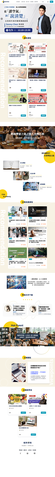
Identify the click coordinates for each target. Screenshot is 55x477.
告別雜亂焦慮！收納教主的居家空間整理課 (17, 221)
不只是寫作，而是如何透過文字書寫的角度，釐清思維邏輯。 (19, 308)
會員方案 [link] (27, 1)
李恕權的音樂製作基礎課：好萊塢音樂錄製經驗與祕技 (37, 221)
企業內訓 (29, 450)
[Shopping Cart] (48, 2)
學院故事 (20, 450)
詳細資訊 (23, 64)
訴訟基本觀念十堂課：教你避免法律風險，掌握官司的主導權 (37, 241)
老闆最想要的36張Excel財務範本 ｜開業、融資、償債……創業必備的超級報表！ (17, 263)
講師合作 (25, 450)
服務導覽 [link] (36, 1)
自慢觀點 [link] (32, 1)
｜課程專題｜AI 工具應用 (38, 279)
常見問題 (34, 450)
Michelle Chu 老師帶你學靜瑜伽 (36, 262)
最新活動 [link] (23, 1)
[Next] (53, 19)
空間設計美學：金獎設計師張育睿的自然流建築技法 (17, 241)
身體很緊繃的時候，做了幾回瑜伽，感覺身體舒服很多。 (44, 309)
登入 (51, 1)
